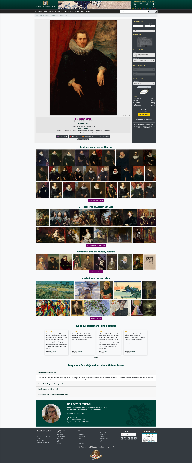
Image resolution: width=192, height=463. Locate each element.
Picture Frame (64, 11)
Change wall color (89, 136)
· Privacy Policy (60, 438)
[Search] (149, 11)
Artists (45, 11)
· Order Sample (81, 443)
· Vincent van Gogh (103, 432)
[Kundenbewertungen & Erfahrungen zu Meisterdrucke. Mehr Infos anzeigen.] (149, 436)
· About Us (59, 443)
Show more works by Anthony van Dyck (96, 245)
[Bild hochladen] (156, 11)
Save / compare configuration (144, 86)
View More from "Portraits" (96, 272)
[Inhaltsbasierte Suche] (152, 11)
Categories (51, 11)
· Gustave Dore (103, 441)
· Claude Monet (103, 434)
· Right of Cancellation (61, 440)
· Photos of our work (82, 440)
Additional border (136, 29)
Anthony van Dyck (54, 15)
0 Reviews (86, 139)
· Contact (59, 432)
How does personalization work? (47, 372)
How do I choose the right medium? (48, 389)
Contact (88, 11)
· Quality (80, 438)
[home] (35, 11)
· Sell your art (81, 434)
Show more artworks (96, 318)
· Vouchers (80, 441)
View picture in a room (103, 136)
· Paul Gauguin (103, 436)
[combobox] (144, 31)
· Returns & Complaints (61, 441)
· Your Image (80, 432)
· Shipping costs (81, 436)
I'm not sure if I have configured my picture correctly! (53, 394)
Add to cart (145, 114)
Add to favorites (75, 136)
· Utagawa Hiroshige (104, 440)
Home (37, 15)
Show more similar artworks (96, 200)
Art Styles (57, 11)
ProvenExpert (53, 351)
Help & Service (80, 11)
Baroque (47, 15)
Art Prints (40, 11)
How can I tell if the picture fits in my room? (50, 384)
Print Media (73, 11)
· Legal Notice (60, 434)
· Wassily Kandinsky (104, 438)
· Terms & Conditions (61, 436)
